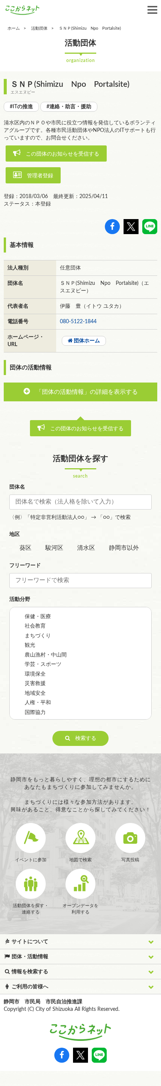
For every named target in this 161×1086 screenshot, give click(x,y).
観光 (30, 645)
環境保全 (35, 674)
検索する (83, 738)
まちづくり (38, 635)
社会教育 (35, 626)
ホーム (13, 28)
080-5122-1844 (78, 321)
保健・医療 (38, 616)
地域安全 (35, 693)
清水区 (86, 548)
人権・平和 (38, 702)
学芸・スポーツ (43, 664)
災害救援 (35, 683)
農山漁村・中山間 (46, 655)
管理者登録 (37, 175)
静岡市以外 (124, 548)
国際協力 (35, 712)
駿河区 (54, 548)
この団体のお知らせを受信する (60, 154)
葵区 (25, 548)
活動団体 (39, 28)
